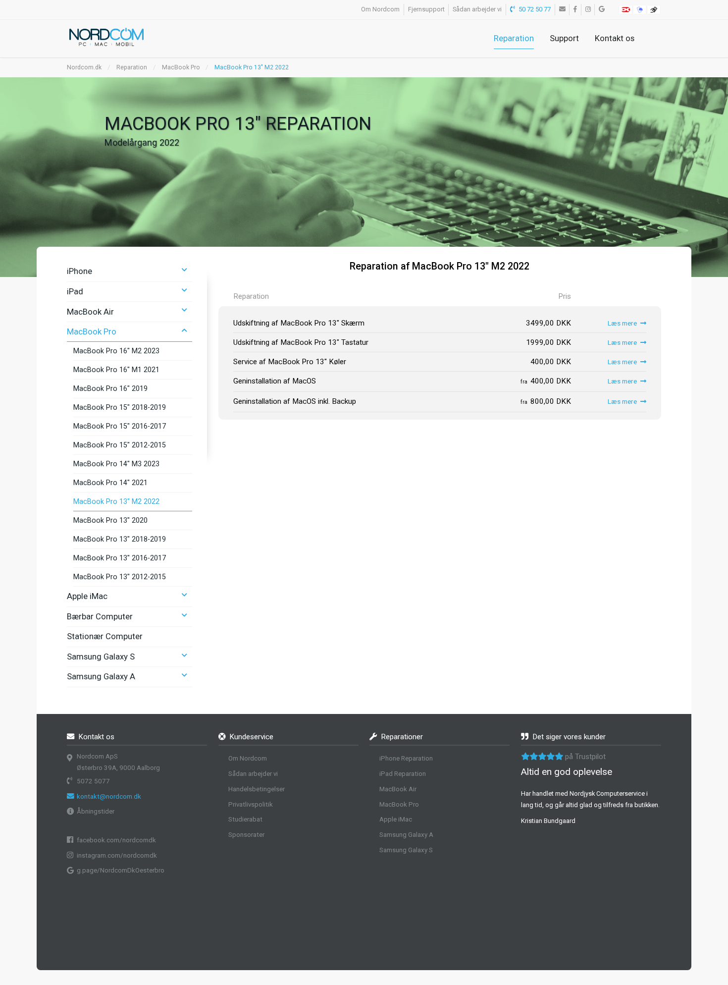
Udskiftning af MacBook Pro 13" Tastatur (300, 342)
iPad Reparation (402, 773)
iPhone (79, 271)
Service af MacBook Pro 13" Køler (289, 361)
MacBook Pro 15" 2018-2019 (119, 407)
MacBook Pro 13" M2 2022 (116, 501)
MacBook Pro (181, 67)
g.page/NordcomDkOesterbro (120, 870)
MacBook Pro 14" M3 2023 (116, 464)
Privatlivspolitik (250, 804)
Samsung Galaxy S (101, 656)
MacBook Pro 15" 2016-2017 (119, 426)
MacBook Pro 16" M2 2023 (116, 351)
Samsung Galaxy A (101, 676)
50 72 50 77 (534, 9)
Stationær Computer (105, 636)
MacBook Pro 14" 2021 (110, 483)
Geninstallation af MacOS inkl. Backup (294, 401)
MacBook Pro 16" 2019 (110, 388)
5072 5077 (93, 781)
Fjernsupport (426, 9)
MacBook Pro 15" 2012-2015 (119, 445)
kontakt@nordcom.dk (109, 796)
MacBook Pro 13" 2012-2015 (119, 577)
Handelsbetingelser (256, 789)
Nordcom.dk (84, 67)
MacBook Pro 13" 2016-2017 (119, 558)
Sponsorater (246, 834)
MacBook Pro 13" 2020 (110, 520)
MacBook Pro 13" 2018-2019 (119, 539)
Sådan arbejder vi (477, 9)
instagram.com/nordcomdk (117, 855)
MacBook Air (90, 312)
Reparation (514, 38)
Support (564, 38)
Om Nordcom (380, 9)
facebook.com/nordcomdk (116, 840)
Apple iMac (87, 596)
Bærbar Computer (100, 616)
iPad (75, 291)
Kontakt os (614, 38)
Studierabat (245, 819)
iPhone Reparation (406, 758)
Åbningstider (95, 811)
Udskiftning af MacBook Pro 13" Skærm (298, 323)
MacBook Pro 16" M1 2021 (116, 370)
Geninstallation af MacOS (274, 381)
